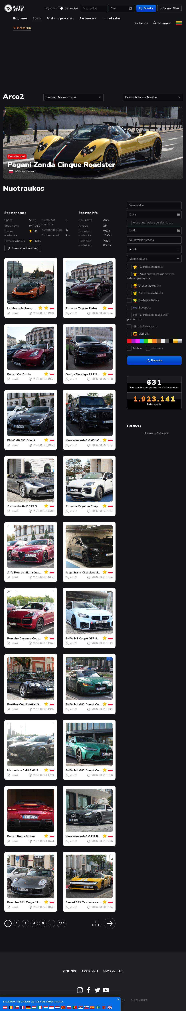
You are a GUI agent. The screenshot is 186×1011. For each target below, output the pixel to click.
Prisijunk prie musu (60, 18)
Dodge (70, 374)
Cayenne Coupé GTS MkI (36, 639)
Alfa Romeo (15, 573)
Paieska (148, 8)
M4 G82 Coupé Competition (93, 705)
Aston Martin (16, 506)
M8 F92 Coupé (25, 440)
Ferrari (11, 374)
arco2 (15, 313)
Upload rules (111, 18)
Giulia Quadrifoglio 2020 (42, 573)
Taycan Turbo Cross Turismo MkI (100, 308)
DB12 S (31, 506)
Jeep (69, 573)
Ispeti (143, 23)
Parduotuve (88, 18)
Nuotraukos (71, 8)
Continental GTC (31, 705)
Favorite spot (16, 156)
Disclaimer (139, 1000)
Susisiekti (90, 971)
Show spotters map (25, 248)
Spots (37, 18)
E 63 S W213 (39, 770)
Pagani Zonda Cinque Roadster (61, 165)
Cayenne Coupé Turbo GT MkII (99, 506)
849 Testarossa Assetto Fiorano (99, 902)
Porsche (71, 308)
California (24, 374)
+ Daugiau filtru (169, 8)
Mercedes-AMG (77, 440)
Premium (23, 28)
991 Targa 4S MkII (32, 902)
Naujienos (49, 8)
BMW (11, 440)
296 (61, 923)
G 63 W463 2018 (100, 440)
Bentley (13, 705)
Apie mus (70, 971)
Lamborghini (15, 308)
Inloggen (164, 23)
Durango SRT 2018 (89, 374)
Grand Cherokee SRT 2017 (91, 573)
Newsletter (113, 971)
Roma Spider (26, 836)
